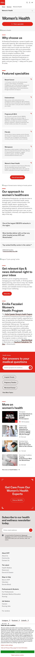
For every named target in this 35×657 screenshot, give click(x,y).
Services (9, 7)
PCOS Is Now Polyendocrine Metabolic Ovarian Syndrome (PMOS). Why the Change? (24, 431)
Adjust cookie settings (7, 645)
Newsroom (5, 570)
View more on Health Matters (10, 469)
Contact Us (5, 560)
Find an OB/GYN (18, 500)
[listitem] (17, 417)
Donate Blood (6, 584)
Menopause (9, 147)
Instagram (6, 621)
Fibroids (7, 132)
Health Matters (7, 568)
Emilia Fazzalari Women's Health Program (18, 314)
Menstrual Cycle (23, 441)
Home (3, 7)
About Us (5, 556)
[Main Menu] (32, 2)
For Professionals (7, 592)
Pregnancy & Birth (11, 114)
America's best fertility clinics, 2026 (10, 251)
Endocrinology (23, 426)
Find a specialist (18, 24)
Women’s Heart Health (12, 163)
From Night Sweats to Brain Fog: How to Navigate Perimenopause (25, 416)
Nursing (4, 596)
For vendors (6, 611)
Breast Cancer (9, 80)
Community (5, 558)
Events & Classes (7, 572)
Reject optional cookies (17, 655)
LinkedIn (25, 621)
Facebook (16, 621)
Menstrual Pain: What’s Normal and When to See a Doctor (25, 444)
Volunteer (5, 582)
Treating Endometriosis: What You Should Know (25, 458)
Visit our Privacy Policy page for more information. (14, 648)
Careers (4, 604)
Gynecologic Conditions (25, 455)
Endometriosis (9, 98)
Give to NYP (6, 580)
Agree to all (17, 652)
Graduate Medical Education (11, 594)
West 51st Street (27, 340)
